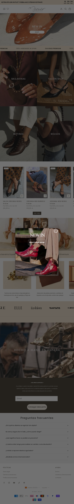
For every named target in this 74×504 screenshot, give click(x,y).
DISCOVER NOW (37, 242)
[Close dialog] (56, 231)
